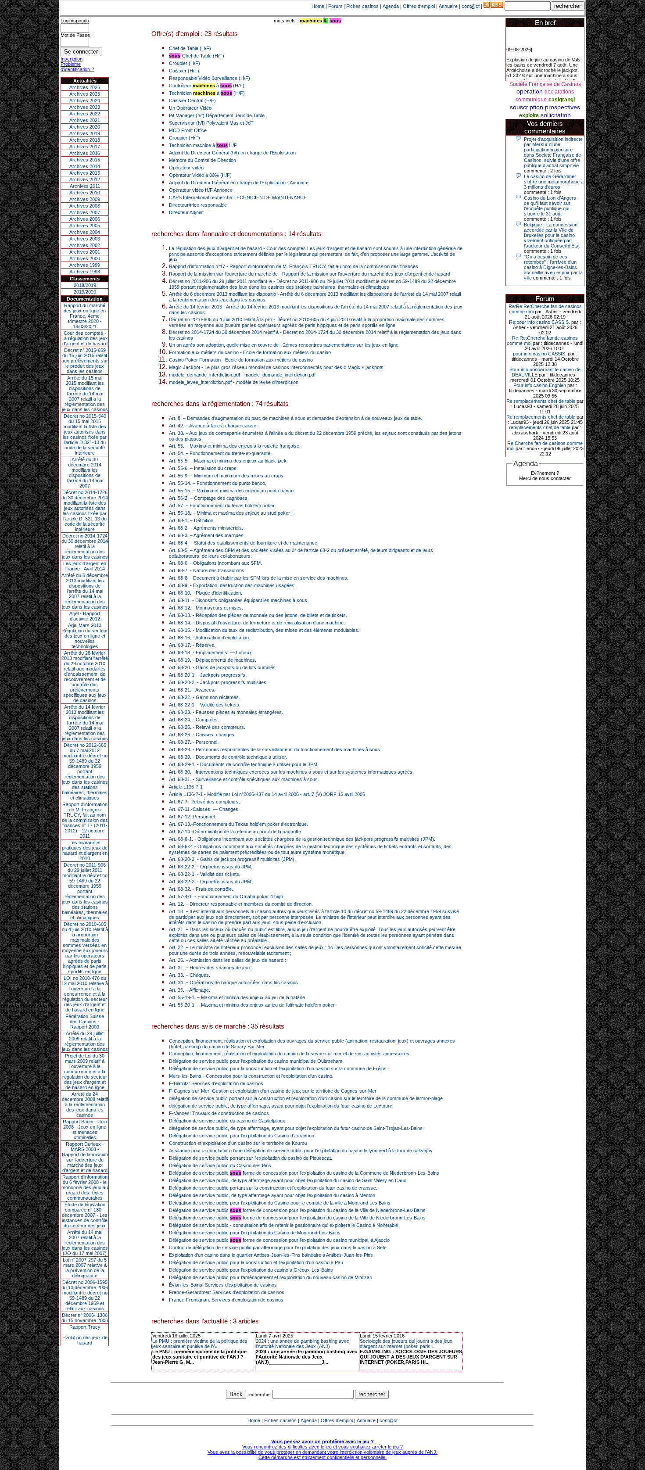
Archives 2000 (84, 258)
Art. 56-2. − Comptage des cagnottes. (209, 498)
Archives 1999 (84, 265)
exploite (529, 115)
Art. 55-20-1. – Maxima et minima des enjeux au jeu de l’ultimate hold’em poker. (252, 1004)
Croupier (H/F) (184, 63)
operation (529, 91)
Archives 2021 (84, 120)
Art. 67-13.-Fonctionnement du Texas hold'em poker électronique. (238, 824)
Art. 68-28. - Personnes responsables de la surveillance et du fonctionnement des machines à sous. (275, 749)
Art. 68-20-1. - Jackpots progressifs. (208, 675)
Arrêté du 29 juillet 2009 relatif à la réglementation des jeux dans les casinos (85, 1041)
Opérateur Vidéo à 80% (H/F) (200, 175)
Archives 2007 (84, 212)
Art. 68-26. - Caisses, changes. (202, 734)
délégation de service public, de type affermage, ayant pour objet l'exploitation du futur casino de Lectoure (280, 1105)
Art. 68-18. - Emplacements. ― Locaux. (211, 652)
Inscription (71, 58)
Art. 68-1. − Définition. (192, 520)
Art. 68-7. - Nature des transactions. (207, 570)
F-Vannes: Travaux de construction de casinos (219, 1113)
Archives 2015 (84, 159)
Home (318, 6)
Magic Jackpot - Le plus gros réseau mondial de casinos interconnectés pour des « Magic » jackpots (276, 367)
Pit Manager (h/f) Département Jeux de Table (217, 115)
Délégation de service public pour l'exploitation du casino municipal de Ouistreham (255, 1061)
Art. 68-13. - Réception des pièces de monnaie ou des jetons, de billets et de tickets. (258, 615)
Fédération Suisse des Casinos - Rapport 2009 (84, 1021)
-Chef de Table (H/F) (196, 55)
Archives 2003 (84, 238)
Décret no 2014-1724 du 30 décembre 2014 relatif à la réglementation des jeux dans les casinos (84, 546)
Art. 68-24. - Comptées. (194, 719)
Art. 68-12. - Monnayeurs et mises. (206, 607)
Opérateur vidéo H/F (191, 190)
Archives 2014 (84, 166)
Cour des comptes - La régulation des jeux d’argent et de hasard (84, 338)
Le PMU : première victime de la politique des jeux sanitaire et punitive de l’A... (199, 1343)
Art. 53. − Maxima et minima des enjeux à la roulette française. (235, 445)
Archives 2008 (84, 205)
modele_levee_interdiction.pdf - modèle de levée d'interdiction (233, 382)
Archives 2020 (84, 126)
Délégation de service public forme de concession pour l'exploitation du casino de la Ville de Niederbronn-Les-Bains (297, 1210)
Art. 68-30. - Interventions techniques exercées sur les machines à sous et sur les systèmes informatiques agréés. (291, 771)
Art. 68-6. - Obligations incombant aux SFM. (215, 563)
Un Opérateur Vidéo (190, 108)
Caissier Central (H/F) (192, 100)
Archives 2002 (84, 245)
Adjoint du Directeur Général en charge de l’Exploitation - (229, 182)
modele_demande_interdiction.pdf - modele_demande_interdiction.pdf (242, 374)
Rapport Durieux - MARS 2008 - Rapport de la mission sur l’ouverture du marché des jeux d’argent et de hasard (85, 1157)
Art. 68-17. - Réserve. (192, 645)
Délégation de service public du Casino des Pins (220, 1165)
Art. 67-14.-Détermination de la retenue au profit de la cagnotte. (235, 831)
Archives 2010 (84, 192)
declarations (559, 92)
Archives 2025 (84, 94)
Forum (335, 6)
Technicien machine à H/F (203, 145)
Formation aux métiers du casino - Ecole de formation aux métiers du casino (250, 352)
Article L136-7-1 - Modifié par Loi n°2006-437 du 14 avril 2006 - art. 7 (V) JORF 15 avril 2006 (267, 794)
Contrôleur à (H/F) (206, 85)
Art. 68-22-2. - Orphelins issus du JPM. (210, 866)
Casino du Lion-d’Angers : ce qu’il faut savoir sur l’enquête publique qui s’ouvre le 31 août (551, 205)
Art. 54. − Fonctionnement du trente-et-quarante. (220, 453)
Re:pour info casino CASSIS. (539, 322)
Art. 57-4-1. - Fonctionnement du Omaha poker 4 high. (226, 896)
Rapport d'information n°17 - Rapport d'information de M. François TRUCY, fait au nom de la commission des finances (293, 266)
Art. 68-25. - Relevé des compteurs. (207, 727)
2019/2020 (85, 291)
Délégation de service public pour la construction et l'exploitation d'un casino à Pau (256, 1262)
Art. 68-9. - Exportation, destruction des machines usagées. (232, 585)
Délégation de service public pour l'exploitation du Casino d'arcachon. (242, 1135)
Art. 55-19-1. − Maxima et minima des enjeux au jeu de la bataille (237, 997)
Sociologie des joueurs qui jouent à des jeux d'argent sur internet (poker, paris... (406, 1343)
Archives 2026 (84, 87)
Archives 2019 (84, 133)
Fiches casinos (362, 6)
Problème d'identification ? (77, 66)
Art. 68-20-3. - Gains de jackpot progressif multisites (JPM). (232, 859)
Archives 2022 (84, 113)
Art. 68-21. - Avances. (192, 689)
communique (531, 100)
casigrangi (561, 100)
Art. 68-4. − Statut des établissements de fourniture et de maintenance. (244, 542)
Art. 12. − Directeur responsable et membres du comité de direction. (241, 904)
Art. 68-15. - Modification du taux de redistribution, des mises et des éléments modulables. (264, 630)
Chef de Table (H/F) (190, 48)
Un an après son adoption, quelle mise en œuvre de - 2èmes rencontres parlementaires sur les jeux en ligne (283, 345)
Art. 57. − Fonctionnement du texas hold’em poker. (222, 505)
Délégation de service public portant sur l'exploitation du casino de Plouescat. (250, 1158)
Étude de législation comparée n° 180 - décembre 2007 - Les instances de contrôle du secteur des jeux (85, 1215)
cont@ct (471, 6)
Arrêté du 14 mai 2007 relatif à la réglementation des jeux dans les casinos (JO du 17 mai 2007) (85, 1243)
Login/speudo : (76, 20)
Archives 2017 (84, 146)
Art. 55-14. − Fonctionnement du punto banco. (217, 483)
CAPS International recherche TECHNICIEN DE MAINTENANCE (238, 197)
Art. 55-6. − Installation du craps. (203, 468)
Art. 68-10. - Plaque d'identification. (205, 592)
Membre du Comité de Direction (202, 160)
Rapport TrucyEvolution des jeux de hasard (85, 1334)
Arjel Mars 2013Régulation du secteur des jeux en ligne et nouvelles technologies (84, 636)
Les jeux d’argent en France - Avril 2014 (84, 566)
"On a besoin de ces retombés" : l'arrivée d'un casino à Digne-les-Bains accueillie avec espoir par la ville (553, 267)
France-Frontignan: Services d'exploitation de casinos (226, 1299)
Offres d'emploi (419, 6)
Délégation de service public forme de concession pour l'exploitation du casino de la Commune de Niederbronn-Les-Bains (304, 1173)
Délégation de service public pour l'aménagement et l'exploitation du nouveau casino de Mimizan (270, 1277)
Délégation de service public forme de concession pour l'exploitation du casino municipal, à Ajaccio (279, 1240)
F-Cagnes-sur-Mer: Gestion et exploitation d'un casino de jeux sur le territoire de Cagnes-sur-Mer (272, 1091)
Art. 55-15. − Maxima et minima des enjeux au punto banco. (232, 490)
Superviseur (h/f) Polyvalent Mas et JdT (211, 122)
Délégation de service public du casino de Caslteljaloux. (228, 1120)
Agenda (391, 6)
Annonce (299, 182)
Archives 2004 (84, 232)
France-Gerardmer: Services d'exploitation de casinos (226, 1292)
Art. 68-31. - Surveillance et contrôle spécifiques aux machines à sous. (244, 779)
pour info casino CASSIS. (539, 353)
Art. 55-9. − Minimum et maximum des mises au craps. (227, 475)
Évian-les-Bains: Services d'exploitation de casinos (223, 1284)
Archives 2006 (84, 219)
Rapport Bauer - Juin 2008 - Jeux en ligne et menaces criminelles (85, 1129)
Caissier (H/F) (184, 70)
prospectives (562, 107)
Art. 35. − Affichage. (189, 990)
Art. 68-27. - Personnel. (194, 742)
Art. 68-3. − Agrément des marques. (207, 535)
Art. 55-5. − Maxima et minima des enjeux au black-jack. (228, 460)
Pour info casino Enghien (539, 385)
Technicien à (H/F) (207, 93)
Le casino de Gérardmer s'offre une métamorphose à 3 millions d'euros (554, 182)
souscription (526, 107)
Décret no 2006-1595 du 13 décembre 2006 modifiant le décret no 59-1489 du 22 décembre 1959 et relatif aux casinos (84, 1295)
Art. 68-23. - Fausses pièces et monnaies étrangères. (226, 712)
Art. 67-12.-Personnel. (192, 816)
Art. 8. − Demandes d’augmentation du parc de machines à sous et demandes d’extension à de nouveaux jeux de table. (295, 418)
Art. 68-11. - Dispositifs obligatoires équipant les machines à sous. (238, 600)
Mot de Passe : (77, 35)
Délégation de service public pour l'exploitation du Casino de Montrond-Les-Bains (254, 1232)
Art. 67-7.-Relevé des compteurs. (204, 801)
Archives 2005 (84, 225)
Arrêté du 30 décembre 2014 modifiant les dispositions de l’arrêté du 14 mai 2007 (85, 472)
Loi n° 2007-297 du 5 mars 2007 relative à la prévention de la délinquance (85, 1267)
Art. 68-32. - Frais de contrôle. (201, 889)
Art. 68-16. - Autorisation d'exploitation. (209, 637)
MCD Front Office (188, 130)
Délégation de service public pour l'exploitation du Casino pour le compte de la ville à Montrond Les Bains (280, 1202)
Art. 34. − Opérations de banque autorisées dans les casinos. (234, 982)
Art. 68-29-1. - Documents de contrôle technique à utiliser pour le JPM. (244, 764)
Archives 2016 (84, 153)
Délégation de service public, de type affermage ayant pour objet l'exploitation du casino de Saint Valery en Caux (287, 1180)
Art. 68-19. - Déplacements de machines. (212, 660)
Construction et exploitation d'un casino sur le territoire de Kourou (238, 1143)
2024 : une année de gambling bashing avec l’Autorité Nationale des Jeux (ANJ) (302, 1343)
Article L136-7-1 (186, 786)
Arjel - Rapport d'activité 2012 (84, 616)
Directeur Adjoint (186, 212)
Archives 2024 (84, 100)
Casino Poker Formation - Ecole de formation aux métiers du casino (241, 359)
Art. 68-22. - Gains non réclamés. (204, 697)
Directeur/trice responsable (198, 205)
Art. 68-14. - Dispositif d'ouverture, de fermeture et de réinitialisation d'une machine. (257, 622)
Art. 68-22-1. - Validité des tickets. (204, 704)
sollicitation (556, 114)
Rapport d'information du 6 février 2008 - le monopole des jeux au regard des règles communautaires (84, 1187)
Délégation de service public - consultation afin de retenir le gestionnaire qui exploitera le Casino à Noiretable (283, 1225)
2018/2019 (85, 285)
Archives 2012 (84, 179)
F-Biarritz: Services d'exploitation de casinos (216, 1083)
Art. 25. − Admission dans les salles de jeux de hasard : (227, 960)
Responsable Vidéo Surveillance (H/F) (209, 78)
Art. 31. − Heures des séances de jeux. (210, 967)
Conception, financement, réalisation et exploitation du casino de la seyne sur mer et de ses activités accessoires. (290, 1053)
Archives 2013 (84, 173)
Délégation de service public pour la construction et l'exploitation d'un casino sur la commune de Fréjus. (278, 1068)
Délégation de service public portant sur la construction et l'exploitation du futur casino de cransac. (273, 1187)
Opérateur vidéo (186, 167)
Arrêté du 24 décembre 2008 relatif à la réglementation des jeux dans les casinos (85, 1104)
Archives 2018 (84, 140)
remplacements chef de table (539, 427)
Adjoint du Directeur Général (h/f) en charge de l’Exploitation (232, 152)
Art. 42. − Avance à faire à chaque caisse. (213, 425)
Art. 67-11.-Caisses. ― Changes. (204, 809)
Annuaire (448, 6)
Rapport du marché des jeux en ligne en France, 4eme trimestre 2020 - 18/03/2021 (85, 316)
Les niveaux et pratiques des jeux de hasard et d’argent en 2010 (85, 850)
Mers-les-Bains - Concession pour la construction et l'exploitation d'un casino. (251, 1076)
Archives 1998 (84, 271)
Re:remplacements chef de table (540, 401)
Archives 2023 (84, 107)
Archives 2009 (84, 199)
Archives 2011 (85, 186)
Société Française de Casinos (545, 84)
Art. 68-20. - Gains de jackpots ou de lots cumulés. (223, 667)
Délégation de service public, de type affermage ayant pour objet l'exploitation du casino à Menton (272, 1195)
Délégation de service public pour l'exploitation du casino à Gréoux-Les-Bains (251, 1270)
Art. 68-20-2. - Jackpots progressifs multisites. (218, 682)
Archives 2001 (84, 252)
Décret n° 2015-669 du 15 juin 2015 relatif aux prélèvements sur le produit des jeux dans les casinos (84, 361)
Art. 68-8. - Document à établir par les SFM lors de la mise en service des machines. (258, 578)
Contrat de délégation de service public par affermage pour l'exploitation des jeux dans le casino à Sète (278, 1247)
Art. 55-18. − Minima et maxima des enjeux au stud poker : (231, 513)
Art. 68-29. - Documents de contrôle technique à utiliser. (228, 757)
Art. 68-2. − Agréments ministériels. (206, 528)
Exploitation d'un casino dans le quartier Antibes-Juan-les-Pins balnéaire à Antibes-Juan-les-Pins (271, 1255)
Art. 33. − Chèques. (189, 975)
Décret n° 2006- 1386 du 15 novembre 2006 (84, 1317)
